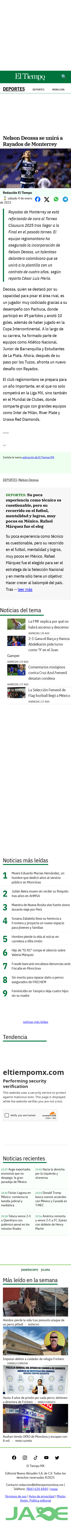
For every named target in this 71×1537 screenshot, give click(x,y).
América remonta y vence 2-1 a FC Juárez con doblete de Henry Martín (51, 1222)
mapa (54, 1489)
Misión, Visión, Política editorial (43, 1498)
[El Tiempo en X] (57, 1459)
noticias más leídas (35, 1022)
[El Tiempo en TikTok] (38, 1459)
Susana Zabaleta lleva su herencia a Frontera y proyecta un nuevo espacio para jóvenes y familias (38, 923)
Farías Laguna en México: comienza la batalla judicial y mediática (16, 1199)
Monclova (58, 89)
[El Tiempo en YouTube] (49, 1459)
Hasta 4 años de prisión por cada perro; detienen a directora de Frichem (35, 1400)
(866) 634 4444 (37, 1489)
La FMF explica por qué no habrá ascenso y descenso (48, 624)
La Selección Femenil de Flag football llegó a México (49, 692)
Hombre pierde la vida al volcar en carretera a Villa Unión (35, 938)
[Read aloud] (4, 432)
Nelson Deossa (29, 480)
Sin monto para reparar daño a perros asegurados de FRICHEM (38, 979)
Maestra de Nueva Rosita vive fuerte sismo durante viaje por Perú (41, 907)
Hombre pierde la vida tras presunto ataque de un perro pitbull (33, 1322)
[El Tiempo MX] (30, 80)
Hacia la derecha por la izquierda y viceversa (50, 1173)
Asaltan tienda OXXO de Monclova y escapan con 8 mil (35, 1438)
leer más (25, 589)
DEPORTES (14, 89)
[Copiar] (7, 432)
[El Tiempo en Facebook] (17, 1459)
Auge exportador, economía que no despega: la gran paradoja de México (16, 1175)
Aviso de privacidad (41, 1496)
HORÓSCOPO (30, 1270)
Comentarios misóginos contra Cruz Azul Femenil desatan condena (47, 673)
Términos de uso (16, 1496)
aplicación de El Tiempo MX (38, 457)
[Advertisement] (35, 35)
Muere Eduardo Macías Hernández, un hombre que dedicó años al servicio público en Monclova (38, 877)
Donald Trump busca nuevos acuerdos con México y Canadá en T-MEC (51, 1199)
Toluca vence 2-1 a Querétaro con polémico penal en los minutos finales (16, 1222)
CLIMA (46, 1270)
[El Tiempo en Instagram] (28, 1459)
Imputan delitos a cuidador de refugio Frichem (33, 1361)
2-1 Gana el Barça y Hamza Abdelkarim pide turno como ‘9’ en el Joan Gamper (38, 647)
